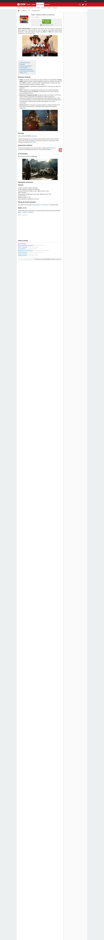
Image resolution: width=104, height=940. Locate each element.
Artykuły (47, 4)
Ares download (21, 248)
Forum (28, 4)
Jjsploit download (22, 252)
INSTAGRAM (44, 7)
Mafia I (20, 212)
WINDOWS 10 (54, 7)
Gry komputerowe (36, 10)
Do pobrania (40, 4)
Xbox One (45, 204)
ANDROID (19, 7)
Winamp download (22, 253)
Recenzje (22, 64)
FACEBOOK (49, 7)
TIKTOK (23, 7)
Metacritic (33, 136)
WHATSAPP (31, 7)
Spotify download (22, 255)
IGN (34, 142)
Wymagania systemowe (26, 69)
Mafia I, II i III (23, 72)
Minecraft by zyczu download (25, 250)
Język (85, 1)
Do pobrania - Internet (31, 248)
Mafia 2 (25, 212)
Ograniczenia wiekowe (25, 66)
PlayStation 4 (37, 204)
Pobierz (47, 21)
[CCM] (21, 4)
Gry (29, 10)
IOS (35, 7)
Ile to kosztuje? (24, 67)
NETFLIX (38, 7)
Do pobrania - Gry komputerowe (41, 250)
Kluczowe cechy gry (25, 62)
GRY (27, 7)
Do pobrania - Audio (33, 253)
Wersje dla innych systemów (27, 71)
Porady (33, 4)
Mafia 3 (31, 212)
